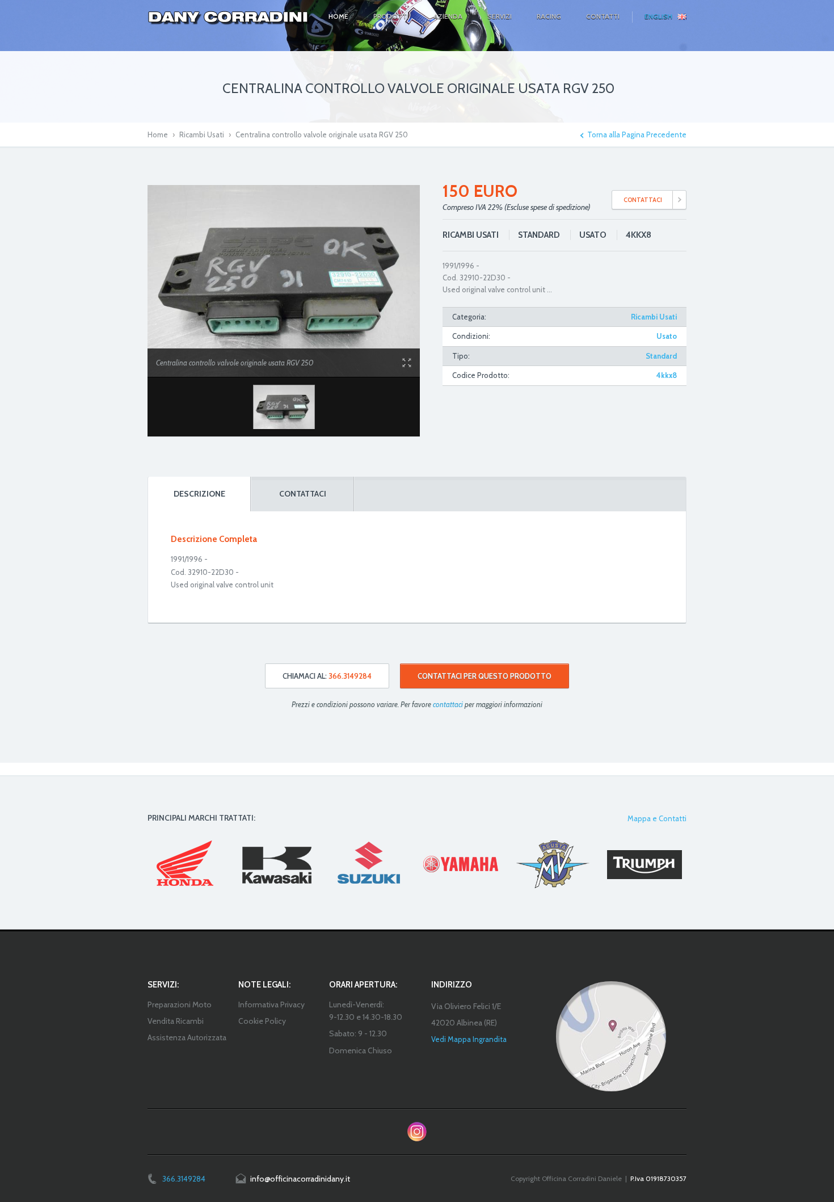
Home (158, 134)
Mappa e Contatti (656, 818)
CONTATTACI (643, 200)
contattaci (448, 704)
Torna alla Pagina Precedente (636, 135)
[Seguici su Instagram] (417, 1131)
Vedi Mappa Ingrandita (469, 1039)
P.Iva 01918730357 (658, 1178)
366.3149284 (183, 1179)
